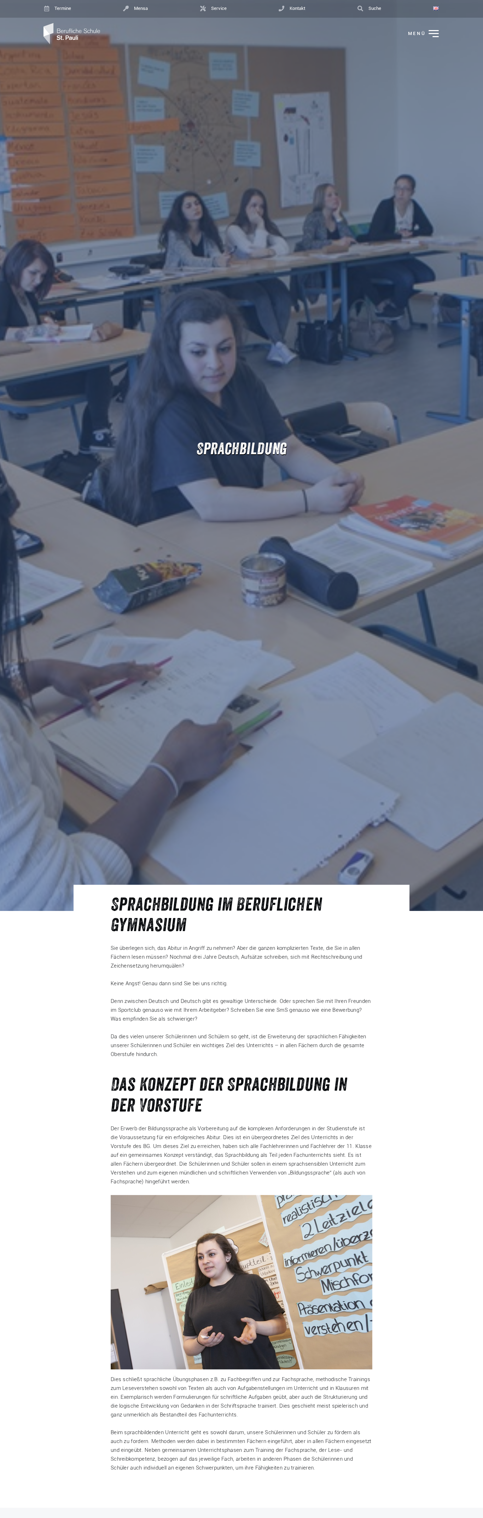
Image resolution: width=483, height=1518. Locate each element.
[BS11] (71, 33)
